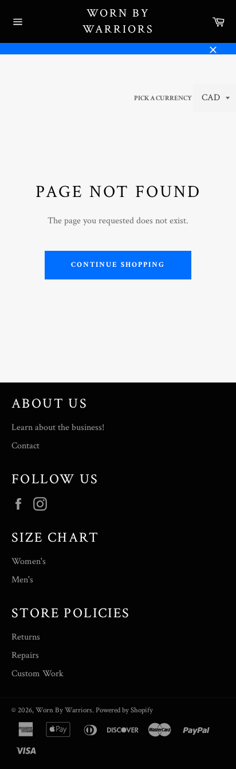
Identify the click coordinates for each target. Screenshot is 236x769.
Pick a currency (163, 98)
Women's (28, 561)
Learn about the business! (57, 427)
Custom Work (37, 674)
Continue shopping (117, 265)
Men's (22, 580)
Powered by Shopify (124, 710)
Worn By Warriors (118, 21)
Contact (25, 446)
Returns (25, 637)
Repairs (25, 655)
